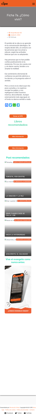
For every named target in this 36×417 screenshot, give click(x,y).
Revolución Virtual (14, 407)
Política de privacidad (22, 410)
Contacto (31, 410)
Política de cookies (10, 410)
